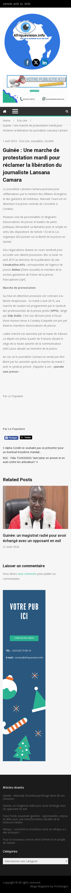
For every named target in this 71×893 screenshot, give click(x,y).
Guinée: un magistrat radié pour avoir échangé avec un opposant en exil (34, 807)
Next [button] (65, 524)
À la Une (24, 141)
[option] (35, 517)
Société (49, 141)
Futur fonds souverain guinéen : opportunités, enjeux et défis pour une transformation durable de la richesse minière (35, 819)
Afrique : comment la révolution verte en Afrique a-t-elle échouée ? (35, 830)
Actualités (37, 141)
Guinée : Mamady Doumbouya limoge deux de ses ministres (34, 797)
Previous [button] (5, 524)
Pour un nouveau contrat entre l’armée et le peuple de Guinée (34, 841)
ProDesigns (61, 886)
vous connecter (27, 574)
